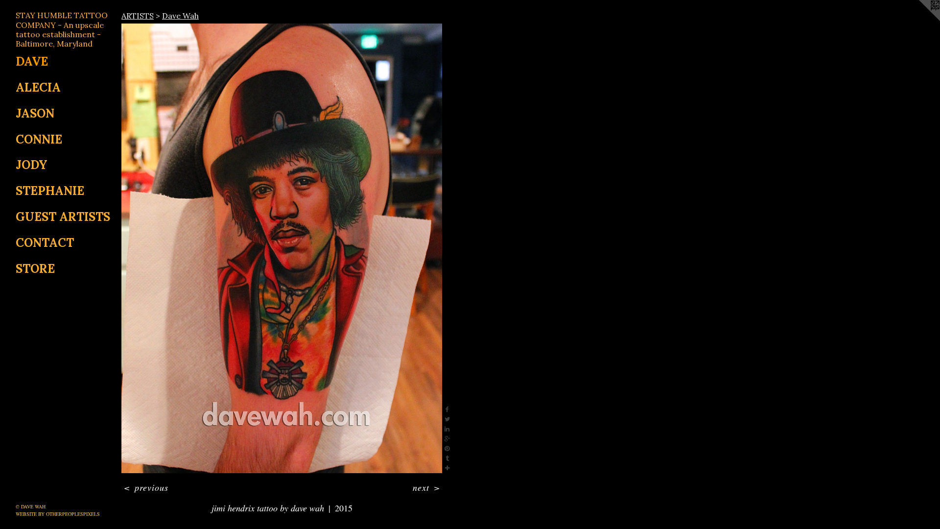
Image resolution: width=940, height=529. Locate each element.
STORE (35, 268)
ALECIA (38, 87)
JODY (31, 164)
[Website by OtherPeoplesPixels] (920, 19)
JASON (35, 113)
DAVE (32, 61)
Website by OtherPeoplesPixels (58, 513)
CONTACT (45, 242)
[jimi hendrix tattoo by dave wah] (281, 248)
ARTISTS (137, 16)
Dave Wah (180, 16)
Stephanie (50, 190)
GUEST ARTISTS (63, 216)
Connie (39, 139)
